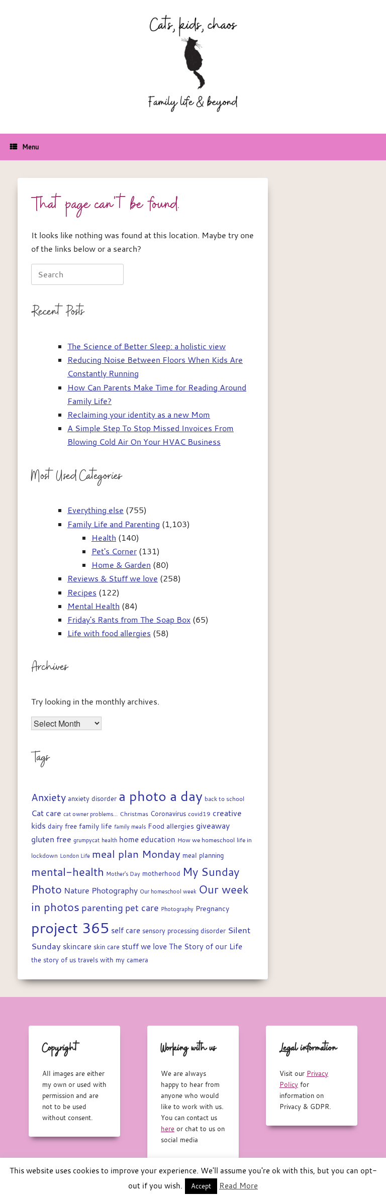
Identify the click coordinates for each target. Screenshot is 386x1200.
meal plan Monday (136, 854)
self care (125, 930)
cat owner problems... (90, 814)
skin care (106, 947)
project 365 (70, 928)
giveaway (213, 825)
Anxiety (48, 797)
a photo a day (161, 796)
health (109, 840)
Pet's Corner (114, 551)
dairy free (62, 826)
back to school (224, 799)
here (167, 1128)
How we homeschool (206, 840)
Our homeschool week (168, 891)
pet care (142, 908)
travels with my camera (113, 960)
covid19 (199, 814)
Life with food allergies (109, 633)
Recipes (81, 592)
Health (103, 537)
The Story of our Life (205, 946)
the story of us (53, 959)
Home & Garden (121, 564)
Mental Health (93, 606)
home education (147, 839)
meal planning (203, 855)
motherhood (161, 873)
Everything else (95, 510)
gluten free (51, 839)
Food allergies (171, 826)
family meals (130, 826)
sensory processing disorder (184, 931)
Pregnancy (212, 908)
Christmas (134, 814)
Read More (238, 1185)
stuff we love (144, 946)
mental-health (67, 871)
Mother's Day (123, 873)
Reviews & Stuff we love (112, 578)
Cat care (46, 813)
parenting (102, 907)
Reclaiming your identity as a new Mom (138, 414)
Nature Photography (101, 890)
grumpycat (86, 840)
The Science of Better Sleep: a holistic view (146, 346)
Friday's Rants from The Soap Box (128, 619)
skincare (77, 946)
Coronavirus (168, 814)
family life (95, 826)
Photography (177, 909)
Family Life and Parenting (113, 524)
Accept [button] (201, 1185)
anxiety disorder (92, 798)
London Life (75, 855)
